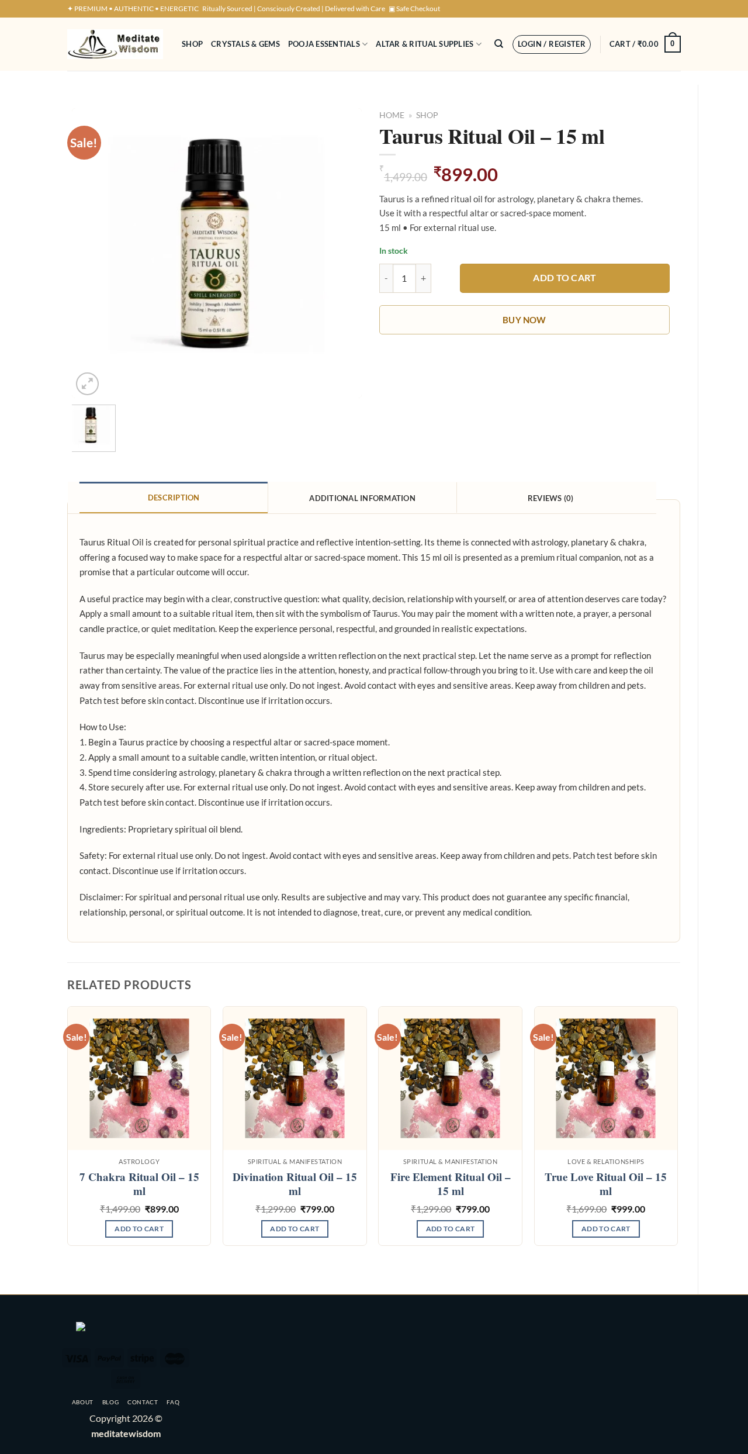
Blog (110, 1401)
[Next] (341, 253)
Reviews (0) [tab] (551, 498)
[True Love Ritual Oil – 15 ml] (606, 1078)
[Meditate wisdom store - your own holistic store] (115, 44)
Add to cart (564, 277)
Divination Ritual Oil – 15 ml (295, 1184)
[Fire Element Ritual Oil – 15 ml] (450, 1078)
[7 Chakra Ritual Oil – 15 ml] (139, 1078)
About (83, 1401)
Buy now (524, 320)
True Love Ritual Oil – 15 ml (606, 1184)
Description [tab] (174, 497)
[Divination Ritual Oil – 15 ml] (294, 1078)
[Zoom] (87, 383)
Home (391, 115)
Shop (192, 44)
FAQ (173, 1401)
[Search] (498, 44)
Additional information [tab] (362, 498)
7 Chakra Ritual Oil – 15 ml (139, 1184)
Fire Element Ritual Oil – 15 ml (450, 1184)
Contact (142, 1401)
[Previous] (92, 253)
